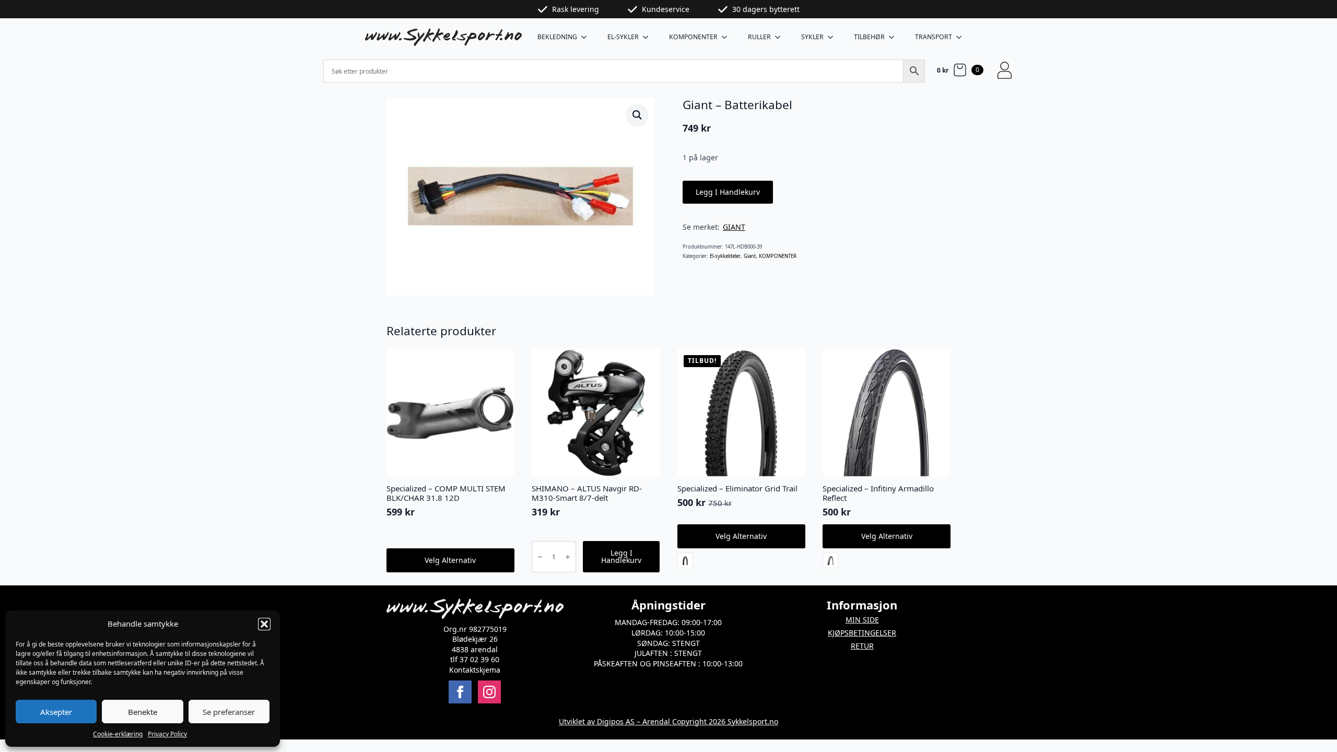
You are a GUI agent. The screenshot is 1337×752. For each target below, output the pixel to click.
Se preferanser (229, 712)
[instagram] (489, 691)
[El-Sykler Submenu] (649, 37)
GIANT (734, 227)
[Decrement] (540, 556)
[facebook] (460, 691)
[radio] (685, 560)
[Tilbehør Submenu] (895, 37)
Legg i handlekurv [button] (621, 556)
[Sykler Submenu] (833, 37)
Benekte (142, 712)
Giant (750, 256)
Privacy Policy (167, 734)
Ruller (759, 36)
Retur (862, 646)
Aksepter (56, 712)
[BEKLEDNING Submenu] (587, 37)
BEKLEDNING (557, 36)
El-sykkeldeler (725, 256)
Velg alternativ (450, 560)
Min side (862, 620)
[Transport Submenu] (962, 37)
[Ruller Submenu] (781, 37)
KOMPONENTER (693, 36)
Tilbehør (869, 36)
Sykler (812, 36)
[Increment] (567, 556)
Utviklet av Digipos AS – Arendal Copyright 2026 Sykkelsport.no (668, 721)
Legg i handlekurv (728, 192)
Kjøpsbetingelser (862, 633)
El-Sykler (623, 36)
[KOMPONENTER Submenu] (727, 37)
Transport (933, 36)
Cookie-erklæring (118, 734)
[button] (264, 624)
